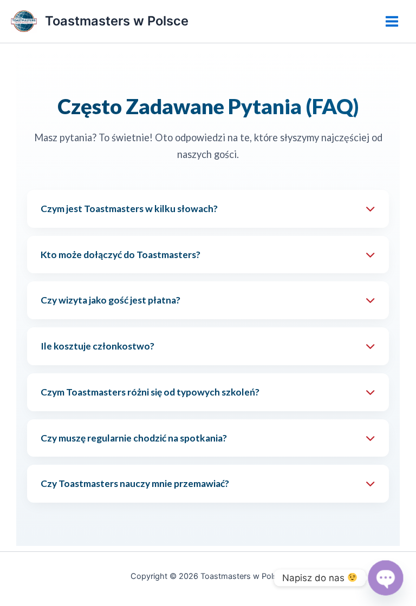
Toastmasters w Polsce (116, 21)
